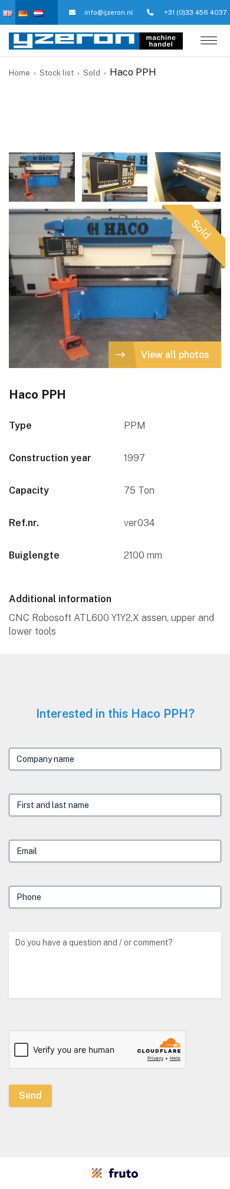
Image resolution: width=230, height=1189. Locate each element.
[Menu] (209, 41)
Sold (91, 72)
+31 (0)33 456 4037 (194, 12)
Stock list (57, 72)
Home (19, 72)
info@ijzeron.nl (108, 12)
